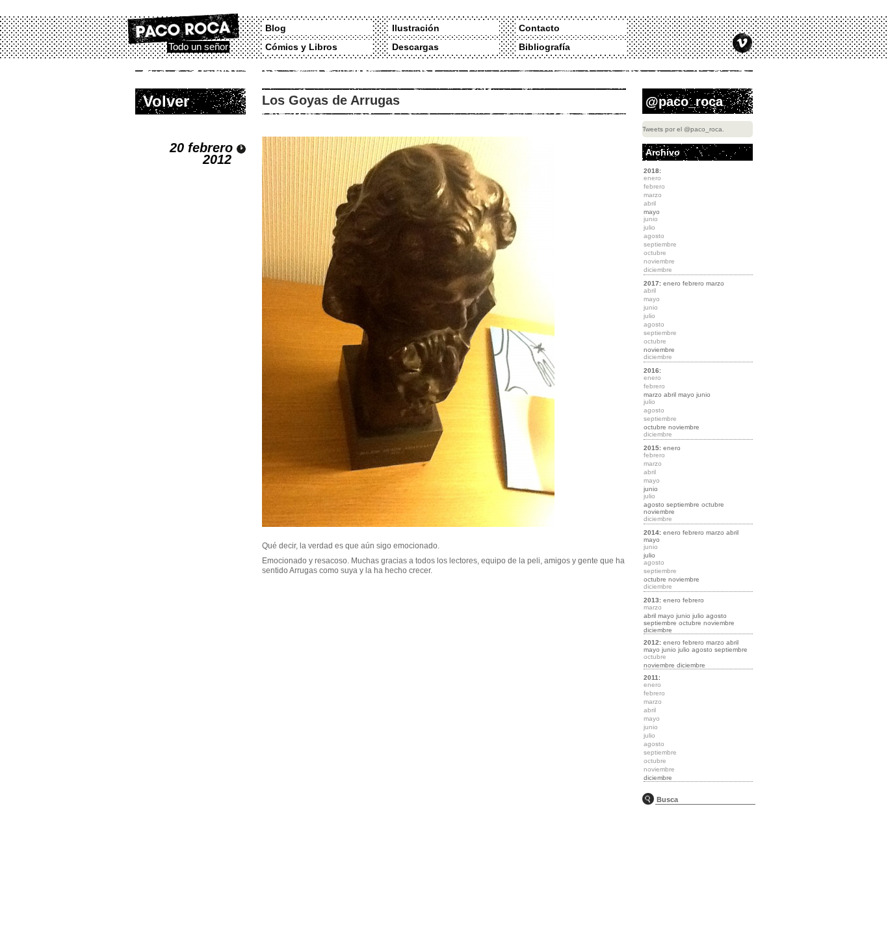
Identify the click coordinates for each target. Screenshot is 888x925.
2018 (651, 170)
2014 (651, 532)
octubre (655, 427)
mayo (652, 211)
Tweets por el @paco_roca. (683, 129)
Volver (166, 101)
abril (670, 394)
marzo (715, 283)
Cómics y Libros (301, 47)
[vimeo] (742, 43)
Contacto (539, 28)
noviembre (659, 349)
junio (703, 394)
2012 (651, 642)
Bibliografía (544, 47)
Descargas (415, 47)
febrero (693, 283)
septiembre (682, 504)
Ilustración (415, 28)
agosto (654, 504)
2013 (651, 600)
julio (649, 555)
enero (672, 283)
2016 (651, 370)
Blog (275, 28)
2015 (651, 447)
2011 (651, 677)
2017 (651, 283)
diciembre (658, 630)
